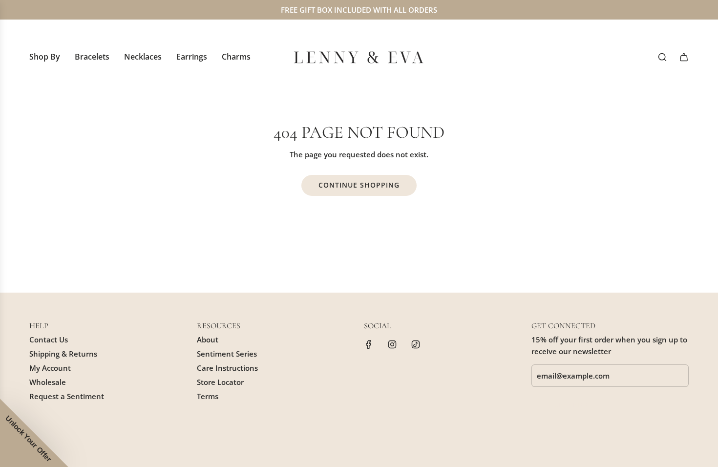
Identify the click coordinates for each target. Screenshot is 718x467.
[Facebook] (369, 344)
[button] (34, 433)
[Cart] (684, 57)
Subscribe (569, 404)
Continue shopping (359, 185)
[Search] (662, 57)
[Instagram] (392, 344)
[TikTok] (415, 344)
